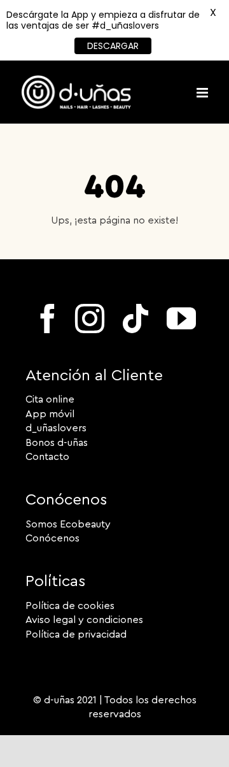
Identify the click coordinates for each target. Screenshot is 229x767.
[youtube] (181, 318)
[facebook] (47, 318)
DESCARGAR (113, 45)
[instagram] (89, 318)
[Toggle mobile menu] (203, 92)
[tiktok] (135, 318)
